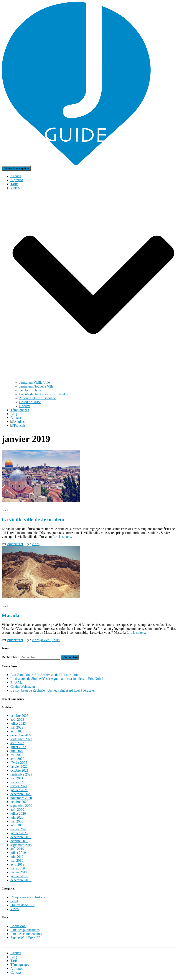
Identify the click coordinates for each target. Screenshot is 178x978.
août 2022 (17, 743)
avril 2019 (17, 864)
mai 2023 (16, 727)
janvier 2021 (19, 790)
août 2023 (17, 719)
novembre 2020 (21, 798)
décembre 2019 (20, 837)
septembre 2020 (21, 805)
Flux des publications (25, 930)
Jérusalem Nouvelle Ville (36, 386)
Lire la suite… (62, 536)
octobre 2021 (19, 770)
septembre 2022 (21, 739)
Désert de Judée (30, 402)
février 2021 (18, 786)
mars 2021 (17, 782)
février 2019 (18, 872)
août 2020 (17, 809)
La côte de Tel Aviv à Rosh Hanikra (43, 394)
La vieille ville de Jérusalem (33, 519)
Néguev (24, 406)
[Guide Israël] (76, 164)
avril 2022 (17, 759)
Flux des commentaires (26, 934)
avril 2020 (17, 825)
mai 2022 (16, 755)
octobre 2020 (19, 802)
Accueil (15, 176)
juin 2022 (16, 751)
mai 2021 (16, 778)
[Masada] (41, 597)
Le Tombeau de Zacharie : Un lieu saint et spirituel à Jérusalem (53, 690)
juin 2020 (16, 817)
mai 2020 (16, 821)
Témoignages (19, 410)
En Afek (16, 682)
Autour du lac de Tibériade (37, 398)
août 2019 (17, 849)
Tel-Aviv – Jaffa (30, 390)
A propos (16, 180)
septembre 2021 (21, 774)
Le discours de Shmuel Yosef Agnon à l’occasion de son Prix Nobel (56, 678)
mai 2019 (16, 860)
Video (14, 909)
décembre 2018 (20, 880)
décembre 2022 (20, 735)
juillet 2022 (18, 747)
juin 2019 (16, 856)
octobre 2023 (19, 715)
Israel (5, 510)
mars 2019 (17, 868)
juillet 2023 (18, 723)
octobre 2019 (19, 841)
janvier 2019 (19, 876)
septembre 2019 (21, 845)
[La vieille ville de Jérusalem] (41, 501)
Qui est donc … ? (22, 905)
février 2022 (18, 762)
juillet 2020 (18, 813)
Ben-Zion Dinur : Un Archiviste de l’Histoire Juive (45, 675)
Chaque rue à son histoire (27, 897)
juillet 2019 (18, 852)
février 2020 (18, 829)
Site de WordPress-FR (25, 938)
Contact (15, 418)
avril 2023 (17, 731)
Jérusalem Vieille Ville (34, 382)
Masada (10, 615)
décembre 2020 (20, 794)
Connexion (18, 926)
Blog (13, 414)
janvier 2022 (19, 766)
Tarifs (14, 184)
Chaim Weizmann (22, 686)
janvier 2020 (19, 833)
